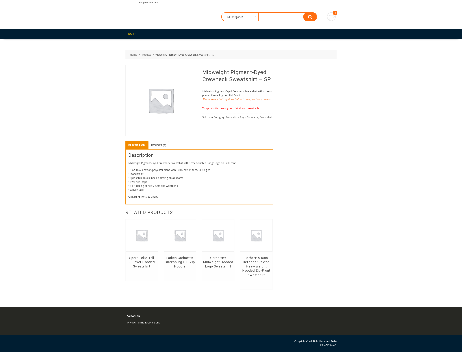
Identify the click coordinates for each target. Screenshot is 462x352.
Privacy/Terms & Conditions (143, 322)
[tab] (137, 145)
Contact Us (133, 315)
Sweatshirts (232, 117)
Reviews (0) (158, 145)
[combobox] (240, 17)
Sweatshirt (266, 117)
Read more (141, 274)
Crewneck (252, 117)
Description (136, 145)
